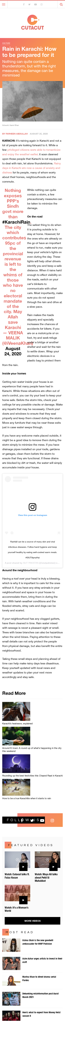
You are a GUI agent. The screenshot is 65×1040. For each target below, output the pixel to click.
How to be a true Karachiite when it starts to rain (26, 798)
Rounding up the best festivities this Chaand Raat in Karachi (32, 775)
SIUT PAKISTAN (30, 563)
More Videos (32, 920)
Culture (6, 43)
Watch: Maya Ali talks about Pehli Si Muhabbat (46, 877)
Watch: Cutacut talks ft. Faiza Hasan (17, 876)
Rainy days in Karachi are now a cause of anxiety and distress (31, 168)
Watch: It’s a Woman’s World (16, 909)
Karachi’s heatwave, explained (17, 723)
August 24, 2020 (12, 351)
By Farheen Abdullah (15, 133)
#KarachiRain (16, 221)
